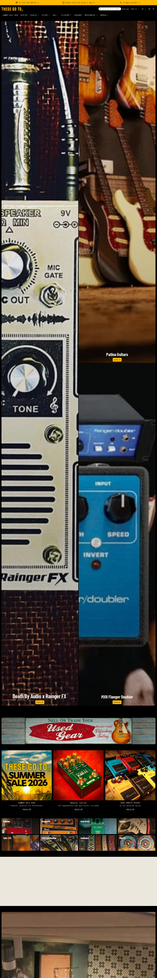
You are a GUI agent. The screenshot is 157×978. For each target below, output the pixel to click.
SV (143, 9)
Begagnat (78, 15)
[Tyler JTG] (20, 843)
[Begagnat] (59, 826)
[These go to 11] (12, 9)
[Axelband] (98, 843)
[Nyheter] (20, 826)
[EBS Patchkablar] (59, 843)
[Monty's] (136, 843)
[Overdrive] (98, 826)
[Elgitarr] (136, 826)
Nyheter (24, 15)
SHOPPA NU (40, 702)
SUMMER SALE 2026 (10, 15)
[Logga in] (149, 9)
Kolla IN (27, 809)
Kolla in (78, 809)
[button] (153, 9)
